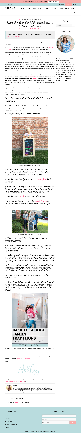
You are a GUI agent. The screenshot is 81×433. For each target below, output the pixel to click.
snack (21, 196)
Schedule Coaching (64, 8)
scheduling (31, 76)
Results (73, 8)
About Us (53, 8)
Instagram (27, 358)
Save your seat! (53, 1)
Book (34, 8)
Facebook (18, 358)
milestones (16, 90)
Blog (39, 8)
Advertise (7, 418)
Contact (7, 427)
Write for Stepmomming (11, 424)
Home (22, 8)
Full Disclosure (8, 421)
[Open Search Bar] (74, 13)
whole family (41, 201)
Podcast (47, 8)
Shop (68, 4)
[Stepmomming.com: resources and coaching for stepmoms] (12, 8)
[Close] (80, 1)
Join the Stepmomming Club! (15, 36)
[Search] (73, 25)
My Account (61, 4)
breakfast (42, 179)
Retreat (29, 8)
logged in (16, 402)
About (6, 415)
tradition (35, 78)
